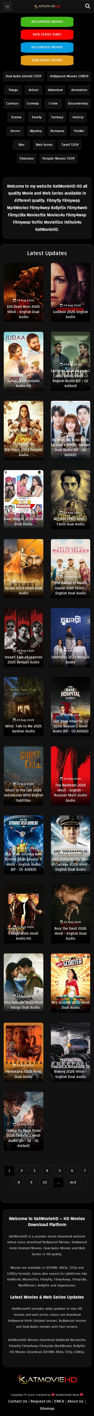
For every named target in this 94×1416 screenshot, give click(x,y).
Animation (79, 90)
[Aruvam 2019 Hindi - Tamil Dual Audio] (70, 499)
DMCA (59, 1401)
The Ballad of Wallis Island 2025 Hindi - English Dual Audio (70, 588)
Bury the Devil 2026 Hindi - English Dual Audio (70, 933)
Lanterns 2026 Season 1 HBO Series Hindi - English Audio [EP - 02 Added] (70, 378)
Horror (15, 131)
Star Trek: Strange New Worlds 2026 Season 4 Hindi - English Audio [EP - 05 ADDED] (23, 862)
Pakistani (27, 158)
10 (45, 1182)
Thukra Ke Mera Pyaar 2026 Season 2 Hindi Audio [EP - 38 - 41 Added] (23, 1138)
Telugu (13, 90)
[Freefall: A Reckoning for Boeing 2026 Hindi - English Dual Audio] (70, 1052)
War (21, 145)
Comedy (33, 103)
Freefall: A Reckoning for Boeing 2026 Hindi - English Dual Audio (70, 1071)
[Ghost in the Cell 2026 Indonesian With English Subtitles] (23, 775)
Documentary (78, 103)
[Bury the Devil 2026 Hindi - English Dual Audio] (70, 913)
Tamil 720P (70, 145)
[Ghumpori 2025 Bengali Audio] (70, 637)
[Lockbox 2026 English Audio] (70, 292)
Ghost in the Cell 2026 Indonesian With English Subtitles (23, 795)
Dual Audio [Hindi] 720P (23, 76)
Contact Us (17, 1401)
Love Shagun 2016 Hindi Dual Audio (23, 521)
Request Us (41, 1401)
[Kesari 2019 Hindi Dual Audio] (23, 568)
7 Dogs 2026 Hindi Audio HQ (23, 936)
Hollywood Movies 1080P (69, 76)
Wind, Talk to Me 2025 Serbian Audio (23, 729)
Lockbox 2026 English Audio (70, 314)
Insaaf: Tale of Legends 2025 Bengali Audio (23, 660)
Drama (16, 117)
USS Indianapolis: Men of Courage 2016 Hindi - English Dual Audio (70, 864)
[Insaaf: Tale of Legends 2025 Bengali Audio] (23, 637)
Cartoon (12, 103)
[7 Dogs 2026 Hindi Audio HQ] (23, 913)
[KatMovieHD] (47, 6)
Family (37, 117)
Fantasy (57, 117)
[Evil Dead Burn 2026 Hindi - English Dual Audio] (23, 292)
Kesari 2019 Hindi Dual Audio (23, 591)
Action (33, 90)
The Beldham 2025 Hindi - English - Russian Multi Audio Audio (70, 793)
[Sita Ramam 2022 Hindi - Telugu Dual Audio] (23, 982)
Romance (57, 131)
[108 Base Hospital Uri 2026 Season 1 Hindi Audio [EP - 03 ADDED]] (70, 706)
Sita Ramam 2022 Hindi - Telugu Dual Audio (23, 1005)
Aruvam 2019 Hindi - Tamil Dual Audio (70, 521)
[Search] (87, 6)
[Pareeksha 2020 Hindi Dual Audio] (23, 1052)
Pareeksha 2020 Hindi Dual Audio (23, 1074)
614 (73, 1182)
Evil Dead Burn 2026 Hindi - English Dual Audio (23, 311)
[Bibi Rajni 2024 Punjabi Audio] (23, 430)
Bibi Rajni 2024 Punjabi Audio (23, 452)
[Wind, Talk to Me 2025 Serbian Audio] (23, 706)
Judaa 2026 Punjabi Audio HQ (24, 383)
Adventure (55, 90)
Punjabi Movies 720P (58, 158)
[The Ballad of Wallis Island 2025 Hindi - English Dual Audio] (70, 568)
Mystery (36, 131)
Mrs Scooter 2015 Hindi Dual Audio (70, 1005)
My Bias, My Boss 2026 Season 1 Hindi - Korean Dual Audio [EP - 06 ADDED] (70, 448)
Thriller (78, 131)
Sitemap (47, 1408)
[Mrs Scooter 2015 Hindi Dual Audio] (70, 982)
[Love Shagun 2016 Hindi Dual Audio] (23, 499)
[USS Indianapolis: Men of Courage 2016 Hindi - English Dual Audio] (70, 844)
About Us (75, 1401)
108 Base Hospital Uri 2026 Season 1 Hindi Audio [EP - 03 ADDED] (70, 726)
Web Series (44, 145)
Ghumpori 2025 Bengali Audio (70, 660)
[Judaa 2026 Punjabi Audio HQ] (23, 361)
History (77, 117)
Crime (53, 103)
